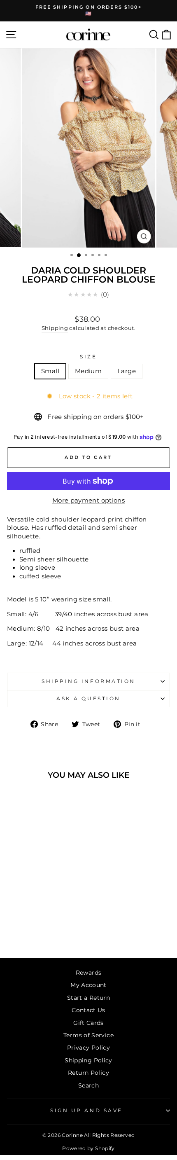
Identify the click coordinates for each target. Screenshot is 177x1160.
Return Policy (88, 1072)
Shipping (55, 328)
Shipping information (88, 681)
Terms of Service (88, 1035)
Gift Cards (88, 1023)
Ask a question (88, 699)
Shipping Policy (88, 1060)
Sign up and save (86, 1110)
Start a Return (88, 997)
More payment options (88, 500)
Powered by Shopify (88, 1148)
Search (88, 1085)
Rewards (89, 972)
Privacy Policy (88, 1047)
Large (126, 371)
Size (88, 357)
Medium (88, 371)
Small (50, 371)
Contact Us (88, 1010)
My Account (88, 985)
